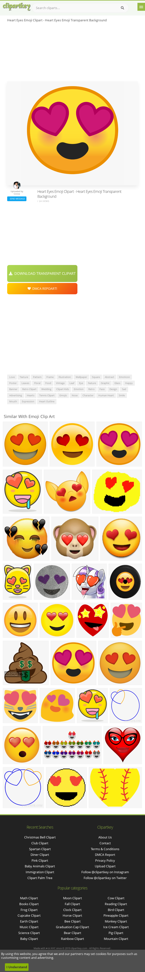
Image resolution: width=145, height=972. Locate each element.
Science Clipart (29, 933)
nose (75, 395)
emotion (78, 389)
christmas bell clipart (40, 837)
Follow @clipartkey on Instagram (105, 872)
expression (28, 401)
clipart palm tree (39, 878)
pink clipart (40, 860)
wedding (46, 389)
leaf (71, 383)
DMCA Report (105, 854)
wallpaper (81, 377)
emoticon (124, 377)
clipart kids (62, 389)
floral (37, 383)
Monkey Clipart (116, 921)
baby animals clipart (40, 866)
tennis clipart (47, 395)
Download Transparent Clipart (44, 273)
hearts (30, 395)
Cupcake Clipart (29, 915)
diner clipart (40, 854)
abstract (109, 377)
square (96, 377)
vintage (60, 383)
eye (81, 383)
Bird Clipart (116, 910)
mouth (13, 401)
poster (13, 383)
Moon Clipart (72, 898)
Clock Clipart (72, 910)
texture (24, 377)
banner (13, 389)
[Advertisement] (72, 53)
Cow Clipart (116, 898)
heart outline (46, 401)
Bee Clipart (72, 921)
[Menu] (141, 7)
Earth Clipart (29, 921)
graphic (105, 383)
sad (124, 389)
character (88, 395)
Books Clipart (29, 904)
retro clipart (29, 389)
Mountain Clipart (116, 938)
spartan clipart (40, 849)
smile (122, 395)
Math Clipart (29, 898)
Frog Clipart (29, 910)
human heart (106, 395)
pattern (37, 377)
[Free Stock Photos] (16, 6)
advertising (15, 395)
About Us (105, 837)
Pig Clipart (116, 933)
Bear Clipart (72, 933)
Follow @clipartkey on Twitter (105, 878)
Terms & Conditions (105, 849)
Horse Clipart (72, 915)
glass (117, 383)
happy (129, 383)
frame (50, 377)
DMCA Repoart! (44, 288)
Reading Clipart (116, 904)
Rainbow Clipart (72, 938)
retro (91, 389)
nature (92, 383)
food (48, 383)
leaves (25, 383)
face (102, 389)
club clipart (39, 843)
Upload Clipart (105, 866)
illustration (65, 377)
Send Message (17, 198)
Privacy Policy (105, 860)
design (113, 389)
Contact (105, 843)
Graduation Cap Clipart (72, 927)
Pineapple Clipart (115, 915)
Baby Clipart (29, 938)
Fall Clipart (72, 904)
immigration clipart (40, 872)
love (12, 377)
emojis (63, 395)
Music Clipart (29, 927)
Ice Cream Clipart (116, 927)
